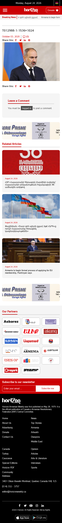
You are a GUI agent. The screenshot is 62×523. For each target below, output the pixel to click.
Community (7, 472)
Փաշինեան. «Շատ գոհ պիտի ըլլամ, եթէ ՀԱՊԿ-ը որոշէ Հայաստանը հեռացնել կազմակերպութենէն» (30, 228)
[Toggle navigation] (5, 10)
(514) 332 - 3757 (10, 486)
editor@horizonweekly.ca (14, 491)
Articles (34, 453)
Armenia (35, 427)
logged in (26, 108)
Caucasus (7, 458)
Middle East (36, 441)
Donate (51, 10)
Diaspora (35, 436)
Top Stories (36, 422)
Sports (34, 467)
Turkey (5, 453)
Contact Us (7, 436)
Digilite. (47, 510)
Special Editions (9, 462)
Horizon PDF (8, 467)
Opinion (34, 449)
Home (5, 418)
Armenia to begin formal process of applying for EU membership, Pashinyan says (28, 271)
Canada (6, 449)
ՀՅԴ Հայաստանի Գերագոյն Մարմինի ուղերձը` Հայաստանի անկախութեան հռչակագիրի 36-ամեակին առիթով (30, 184)
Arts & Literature (39, 458)
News (33, 418)
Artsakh (34, 432)
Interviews (36, 462)
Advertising (7, 427)
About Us (6, 422)
